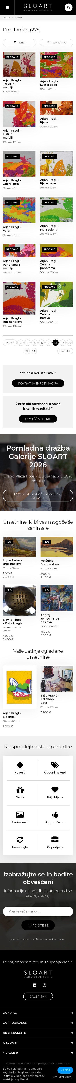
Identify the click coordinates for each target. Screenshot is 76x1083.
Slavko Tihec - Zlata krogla (19, 600)
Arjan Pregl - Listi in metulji (19, 114)
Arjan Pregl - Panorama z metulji (19, 250)
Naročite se (38, 925)
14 (27, 342)
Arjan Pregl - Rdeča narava (19, 298)
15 (34, 342)
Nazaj (10, 342)
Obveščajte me (38, 419)
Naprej (65, 350)
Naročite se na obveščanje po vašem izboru (38, 939)
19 (62, 342)
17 (48, 342)
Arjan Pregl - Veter (19, 210)
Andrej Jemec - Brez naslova (57, 598)
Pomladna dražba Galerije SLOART (38, 496)
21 (27, 351)
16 (41, 342)
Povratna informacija (38, 383)
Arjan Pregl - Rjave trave (56, 163)
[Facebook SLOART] (34, 985)
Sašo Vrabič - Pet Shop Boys (57, 679)
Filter (21, 42)
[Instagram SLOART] (44, 985)
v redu (65, 1070)
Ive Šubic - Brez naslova (57, 547)
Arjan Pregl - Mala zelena (56, 209)
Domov (6, 17)
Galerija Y (38, 996)
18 (55, 342)
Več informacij (62, 1077)
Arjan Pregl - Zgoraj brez (19, 163)
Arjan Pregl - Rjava (56, 108)
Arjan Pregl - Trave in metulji (19, 64)
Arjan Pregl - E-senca (19, 688)
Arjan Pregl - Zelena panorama (56, 250)
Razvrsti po (58, 42)
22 (33, 351)
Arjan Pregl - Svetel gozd (56, 65)
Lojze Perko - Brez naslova (19, 547)
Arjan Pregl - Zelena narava (56, 294)
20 (69, 342)
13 (20, 342)
